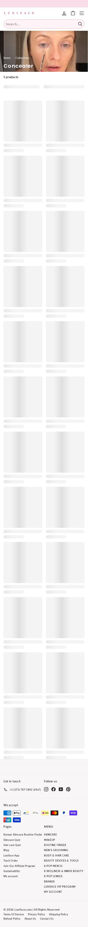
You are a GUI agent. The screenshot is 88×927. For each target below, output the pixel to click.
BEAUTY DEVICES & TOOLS (61, 860)
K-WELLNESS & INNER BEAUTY (63, 871)
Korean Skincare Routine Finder (22, 834)
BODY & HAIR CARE (56, 855)
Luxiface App (11, 855)
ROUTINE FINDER (55, 845)
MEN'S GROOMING (56, 850)
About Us (30, 918)
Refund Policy (11, 918)
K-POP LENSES (53, 876)
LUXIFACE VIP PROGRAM (60, 886)
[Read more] (73, 13)
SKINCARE (50, 834)
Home (7, 57)
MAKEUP (49, 839)
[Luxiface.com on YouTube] (61, 789)
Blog (6, 850)
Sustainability (11, 871)
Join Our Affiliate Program (19, 866)
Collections (22, 57)
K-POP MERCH (53, 866)
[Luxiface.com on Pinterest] (68, 789)
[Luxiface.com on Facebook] (53, 789)
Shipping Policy (58, 914)
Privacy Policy (36, 914)
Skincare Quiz (11, 839)
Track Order (10, 860)
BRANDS (49, 881)
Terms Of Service (13, 914)
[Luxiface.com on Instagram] (46, 789)
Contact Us (47, 918)
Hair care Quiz (12, 845)
